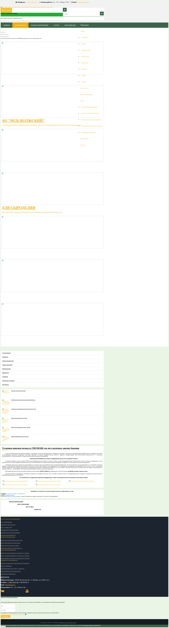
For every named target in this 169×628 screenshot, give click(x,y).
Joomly (2, 618)
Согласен (3, 626)
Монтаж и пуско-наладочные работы (91, 119)
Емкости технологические (18, 391)
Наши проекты (84, 88)
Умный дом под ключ (34, 622)
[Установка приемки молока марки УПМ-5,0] (18, 481)
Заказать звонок (6, 10)
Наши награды (85, 56)
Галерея (83, 75)
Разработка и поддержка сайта (67, 622)
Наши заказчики (85, 50)
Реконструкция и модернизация (90, 113)
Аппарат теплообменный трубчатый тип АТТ (23, 409)
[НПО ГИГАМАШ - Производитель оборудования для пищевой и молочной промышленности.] (27, 7)
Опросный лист (84, 138)
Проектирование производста (89, 107)
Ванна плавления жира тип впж (20, 436)
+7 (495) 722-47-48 (32, 2)
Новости (83, 43)
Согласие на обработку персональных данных (13, 614)
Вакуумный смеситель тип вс (19, 418)
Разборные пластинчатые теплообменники (23, 400)
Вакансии (83, 69)
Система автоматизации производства (91, 126)
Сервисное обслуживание (88, 132)
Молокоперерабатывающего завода (41, 251)
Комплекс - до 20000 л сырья (31, 338)
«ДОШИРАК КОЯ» (18, 164)
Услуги (82, 100)
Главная (82, 31)
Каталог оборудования (86, 94)
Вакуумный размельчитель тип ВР (20, 427)
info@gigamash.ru (83, 2)
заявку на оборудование (13, 496)
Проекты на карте (8, 381)
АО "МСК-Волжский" (23, 120)
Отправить (5, 616)
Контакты (84, 81)
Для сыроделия (18, 208)
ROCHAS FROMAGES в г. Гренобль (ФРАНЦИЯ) (46, 77)
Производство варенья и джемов (38, 295)
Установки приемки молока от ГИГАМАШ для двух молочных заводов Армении (40, 448)
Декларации (84, 62)
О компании (84, 37)
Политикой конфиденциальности (91, 625)
